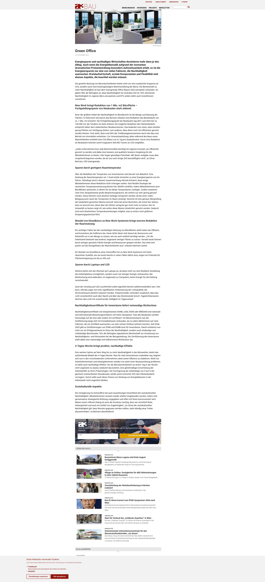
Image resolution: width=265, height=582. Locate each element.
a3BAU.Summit (160, 2)
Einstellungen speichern (38, 576)
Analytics (31, 571)
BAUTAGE (149, 2)
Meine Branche (128, 8)
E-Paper (184, 2)
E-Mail (80, 434)
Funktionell (32, 567)
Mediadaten (173, 2)
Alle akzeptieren (59, 576)
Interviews (142, 8)
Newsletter (164, 8)
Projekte (153, 8)
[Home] (86, 6)
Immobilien (109, 455)
